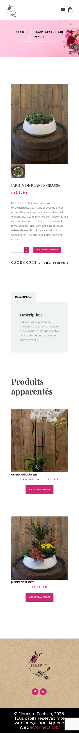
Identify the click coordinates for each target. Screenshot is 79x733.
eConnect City (45, 727)
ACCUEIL (21, 32)
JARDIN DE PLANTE (22, 582)
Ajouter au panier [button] (39, 597)
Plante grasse (60, 262)
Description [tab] (23, 296)
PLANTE (39, 36)
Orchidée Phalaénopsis (24, 474)
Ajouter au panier (47, 249)
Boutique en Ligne (50, 32)
